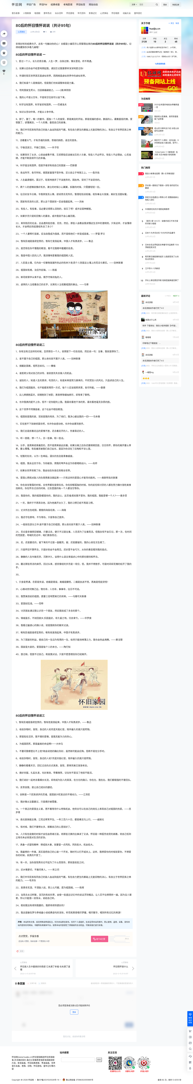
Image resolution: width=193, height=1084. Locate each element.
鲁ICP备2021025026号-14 (48, 1080)
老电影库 (67, 4)
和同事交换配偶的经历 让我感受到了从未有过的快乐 (171, 313)
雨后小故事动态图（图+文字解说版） (165, 331)
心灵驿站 (21, 32)
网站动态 (93, 4)
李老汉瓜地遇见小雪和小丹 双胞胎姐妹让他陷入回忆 (171, 366)
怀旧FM (43, 4)
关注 (172, 23)
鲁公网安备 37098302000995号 (79, 1080)
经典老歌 (55, 4)
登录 (165, 5)
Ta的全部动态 (160, 64)
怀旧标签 (80, 4)
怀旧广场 (31, 4)
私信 (177, 23)
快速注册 (175, 5)
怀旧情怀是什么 (120, 966)
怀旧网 (31, 1080)
